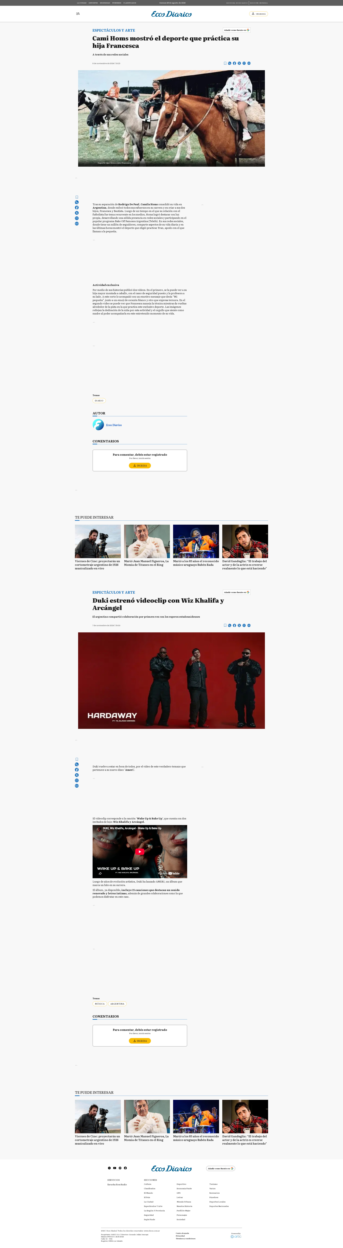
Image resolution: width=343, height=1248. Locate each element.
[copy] (249, 63)
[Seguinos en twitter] (109, 1168)
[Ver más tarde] (225, 63)
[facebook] (234, 63)
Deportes (93, 3)
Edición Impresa (259, 3)
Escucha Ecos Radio (237, 3)
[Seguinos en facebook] (125, 1168)
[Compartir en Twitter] (239, 63)
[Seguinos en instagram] (120, 1168)
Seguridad (105, 3)
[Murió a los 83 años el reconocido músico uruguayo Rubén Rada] (196, 541)
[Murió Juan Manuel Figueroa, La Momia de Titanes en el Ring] (147, 541)
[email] (244, 63)
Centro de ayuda (182, 1233)
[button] (171, 162)
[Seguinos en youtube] (114, 1168)
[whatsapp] (229, 63)
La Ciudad (82, 3)
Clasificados (129, 3)
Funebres (116, 3)
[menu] (78, 13)
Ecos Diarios (114, 425)
